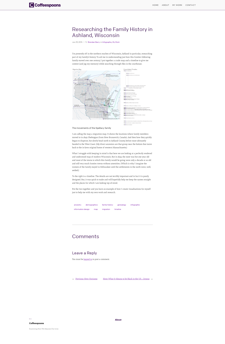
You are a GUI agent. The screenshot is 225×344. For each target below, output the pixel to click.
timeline (117, 209)
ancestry (77, 204)
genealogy (121, 204)
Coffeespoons (36, 323)
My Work (116, 42)
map (96, 209)
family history (107, 204)
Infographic (107, 42)
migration (106, 209)
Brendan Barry (94, 42)
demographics (92, 204)
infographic (135, 204)
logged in (88, 259)
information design (81, 209)
